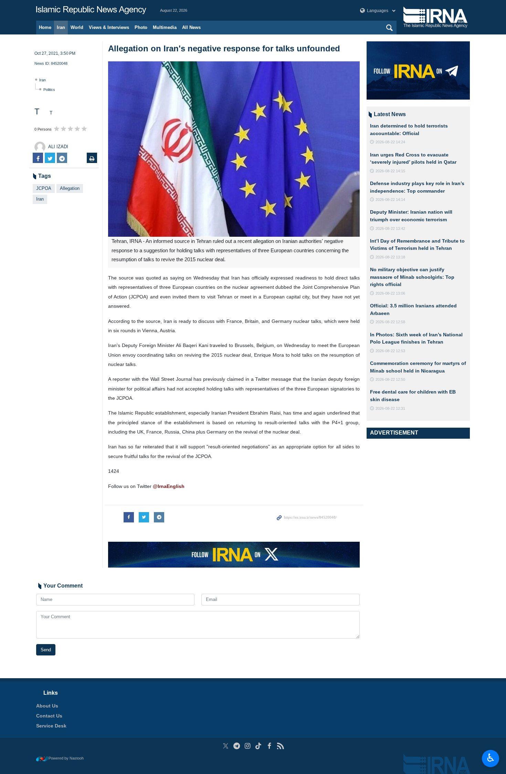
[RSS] (280, 746)
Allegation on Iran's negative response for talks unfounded (224, 48)
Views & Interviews (109, 27)
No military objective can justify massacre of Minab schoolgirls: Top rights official (412, 277)
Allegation (70, 188)
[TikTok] (258, 746)
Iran (61, 27)
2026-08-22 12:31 (390, 408)
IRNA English (91, 10)
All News (191, 27)
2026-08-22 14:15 (390, 171)
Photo (141, 27)
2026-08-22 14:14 (390, 199)
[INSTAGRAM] (247, 746)
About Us (47, 706)
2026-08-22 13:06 (390, 293)
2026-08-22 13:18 (390, 257)
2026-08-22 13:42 (390, 228)
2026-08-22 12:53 (390, 351)
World (77, 27)
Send (46, 649)
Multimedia (165, 27)
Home (45, 27)
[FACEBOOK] (269, 746)
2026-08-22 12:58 (390, 322)
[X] (225, 746)
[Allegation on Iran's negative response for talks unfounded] (234, 149)
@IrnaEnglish (169, 486)
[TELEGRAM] (236, 746)
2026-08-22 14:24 (390, 142)
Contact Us (49, 716)
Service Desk (51, 726)
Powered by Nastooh (66, 758)
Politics (49, 90)
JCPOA (43, 188)
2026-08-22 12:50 (390, 379)
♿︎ (491, 758)
